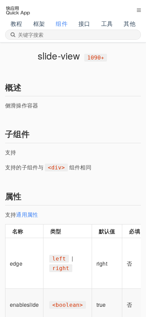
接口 (84, 23)
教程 (16, 23)
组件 (61, 23)
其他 (129, 23)
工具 (107, 23)
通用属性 (27, 214)
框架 (39, 23)
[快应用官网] (18, 9)
